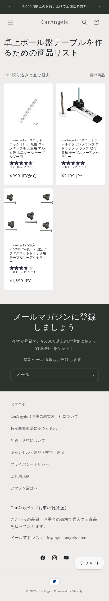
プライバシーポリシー (30, 464)
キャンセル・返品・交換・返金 (38, 452)
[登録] (92, 375)
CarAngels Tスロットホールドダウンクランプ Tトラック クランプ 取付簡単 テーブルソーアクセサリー (80, 148)
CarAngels (46, 591)
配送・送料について (28, 441)
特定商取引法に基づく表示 (34, 428)
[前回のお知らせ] (10, 7)
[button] (10, 22)
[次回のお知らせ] (99, 7)
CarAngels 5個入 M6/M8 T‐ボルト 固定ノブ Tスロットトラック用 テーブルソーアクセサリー (28, 253)
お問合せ (18, 405)
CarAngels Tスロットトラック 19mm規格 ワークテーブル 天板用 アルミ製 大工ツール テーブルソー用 (28, 148)
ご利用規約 (20, 476)
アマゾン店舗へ (24, 488)
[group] (29, 166)
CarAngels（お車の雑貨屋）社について (44, 416)
